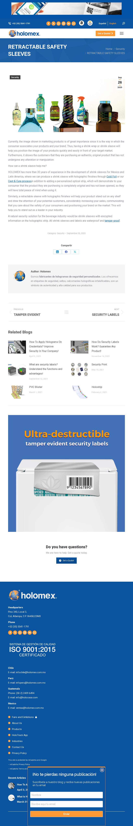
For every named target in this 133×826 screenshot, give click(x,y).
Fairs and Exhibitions (23, 717)
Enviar (66, 814)
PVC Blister (35, 387)
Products (17, 729)
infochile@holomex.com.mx (31, 672)
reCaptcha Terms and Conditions (23, 769)
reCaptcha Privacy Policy (20, 764)
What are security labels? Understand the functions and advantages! (45, 369)
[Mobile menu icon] (121, 33)
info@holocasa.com (27, 697)
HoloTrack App (20, 735)
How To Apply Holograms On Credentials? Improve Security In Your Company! (45, 346)
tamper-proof (112, 220)
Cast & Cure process (19, 181)
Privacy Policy (19, 753)
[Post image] (17, 347)
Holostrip (97, 387)
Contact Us (18, 747)
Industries (17, 741)
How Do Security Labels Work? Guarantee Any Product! (105, 346)
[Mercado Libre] (90, 25)
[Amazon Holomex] (81, 25)
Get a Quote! (68, 560)
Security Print (99, 364)
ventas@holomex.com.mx (30, 707)
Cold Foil (112, 176)
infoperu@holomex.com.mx (30, 682)
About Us (17, 723)
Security (15, 77)
